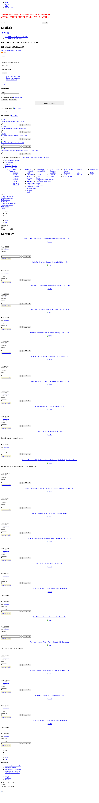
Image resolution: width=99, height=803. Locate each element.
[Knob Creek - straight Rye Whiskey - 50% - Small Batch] (49, 516)
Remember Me (6, 69)
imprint (7, 776)
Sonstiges (38, 183)
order (6, 6)
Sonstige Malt (41, 171)
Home (23, 157)
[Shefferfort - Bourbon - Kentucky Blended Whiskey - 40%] (49, 265)
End (6, 222)
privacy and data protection (13, 766)
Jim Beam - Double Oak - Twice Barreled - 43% (49, 695)
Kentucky (16, 174)
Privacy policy (17, 97)
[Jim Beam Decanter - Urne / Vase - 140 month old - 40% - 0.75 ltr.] (49, 673)
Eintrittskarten (9, 162)
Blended (79, 169)
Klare (38, 176)
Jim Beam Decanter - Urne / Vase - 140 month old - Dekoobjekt (49, 642)
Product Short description (8, 203)
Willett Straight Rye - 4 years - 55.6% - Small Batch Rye (49, 588)
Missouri (16, 185)
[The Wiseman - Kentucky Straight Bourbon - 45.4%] (49, 409)
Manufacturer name (7, 205)
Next (6, 220)
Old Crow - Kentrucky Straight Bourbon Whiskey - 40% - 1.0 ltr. (49, 332)
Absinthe (53, 176)
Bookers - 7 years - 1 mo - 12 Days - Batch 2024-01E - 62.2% (50, 381)
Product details (6, 258)
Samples (7, 164)
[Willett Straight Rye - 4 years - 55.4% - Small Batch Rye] (49, 724)
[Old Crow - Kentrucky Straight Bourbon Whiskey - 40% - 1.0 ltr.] (49, 336)
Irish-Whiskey (54, 169)
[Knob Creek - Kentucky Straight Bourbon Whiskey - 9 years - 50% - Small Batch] (49, 491)
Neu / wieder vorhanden (12, 160)
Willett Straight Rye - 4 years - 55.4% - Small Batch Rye (49, 720)
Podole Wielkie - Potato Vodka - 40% (12, 121)
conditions (8, 778)
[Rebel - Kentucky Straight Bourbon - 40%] (49, 435)
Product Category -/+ (7, 196)
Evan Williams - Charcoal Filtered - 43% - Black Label (49, 617)
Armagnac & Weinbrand (43, 181)
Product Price (5, 207)
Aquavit (79, 174)
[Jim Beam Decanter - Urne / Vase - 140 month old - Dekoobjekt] (49, 645)
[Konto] (5, 33)
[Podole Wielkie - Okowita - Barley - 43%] (3, 126)
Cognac (38, 178)
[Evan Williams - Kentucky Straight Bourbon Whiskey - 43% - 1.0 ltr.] (49, 289)
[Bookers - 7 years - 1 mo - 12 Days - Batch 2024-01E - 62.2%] (49, 384)
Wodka (92, 173)
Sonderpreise (40, 185)
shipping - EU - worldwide (13, 769)
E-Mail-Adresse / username (10, 62)
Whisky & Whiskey (32, 157)
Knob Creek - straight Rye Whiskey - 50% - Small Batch (49, 513)
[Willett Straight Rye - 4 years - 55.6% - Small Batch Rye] (49, 592)
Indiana (15, 180)
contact (3, 84)
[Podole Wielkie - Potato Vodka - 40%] (3, 119)
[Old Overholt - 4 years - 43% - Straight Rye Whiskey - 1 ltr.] (49, 359)
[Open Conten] (17, 108)
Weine (37, 186)
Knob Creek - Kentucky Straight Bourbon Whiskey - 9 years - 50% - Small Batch (49, 488)
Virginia (15, 173)
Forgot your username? (13, 78)
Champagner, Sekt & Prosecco (45, 180)
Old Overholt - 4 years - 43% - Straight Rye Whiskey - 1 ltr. (49, 356)
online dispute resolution (12, 773)
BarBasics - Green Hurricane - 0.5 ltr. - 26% (14, 135)
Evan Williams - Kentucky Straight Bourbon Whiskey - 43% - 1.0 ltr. (50, 285)
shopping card (9, 7)
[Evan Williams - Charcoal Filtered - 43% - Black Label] (49, 620)
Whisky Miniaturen (68, 176)
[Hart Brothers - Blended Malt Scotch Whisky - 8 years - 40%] (3, 148)
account (7, 4)
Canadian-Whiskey (53, 172)
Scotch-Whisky (27, 169)
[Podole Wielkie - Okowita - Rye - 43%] (3, 141)
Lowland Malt (29, 179)
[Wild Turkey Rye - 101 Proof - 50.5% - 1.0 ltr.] (49, 567)
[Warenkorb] (8, 33)
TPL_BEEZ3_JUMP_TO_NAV (15, 38)
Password (5, 66)
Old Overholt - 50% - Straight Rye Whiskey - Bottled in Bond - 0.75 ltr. (49, 538)
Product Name (5, 200)
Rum (91, 174)
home (6, 2)
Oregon (15, 178)
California (16, 183)
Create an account (11, 80)
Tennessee (16, 176)
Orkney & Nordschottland (31, 187)
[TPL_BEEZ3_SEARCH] (2, 33)
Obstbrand (67, 173)
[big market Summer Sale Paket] (11, 50)
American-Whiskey (44, 157)
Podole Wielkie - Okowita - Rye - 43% (12, 143)
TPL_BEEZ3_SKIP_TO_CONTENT (16, 37)
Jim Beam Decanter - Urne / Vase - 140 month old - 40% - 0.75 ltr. (49, 670)
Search (45, 23)
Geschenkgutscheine (11, 166)
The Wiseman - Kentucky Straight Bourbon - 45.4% (49, 406)
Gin (78, 173)
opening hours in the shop (12, 771)
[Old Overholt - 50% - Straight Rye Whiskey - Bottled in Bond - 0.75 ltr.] (49, 541)
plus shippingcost (6, 249)
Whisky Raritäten (69, 169)
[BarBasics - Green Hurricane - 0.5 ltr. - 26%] (3, 134)
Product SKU (5, 201)
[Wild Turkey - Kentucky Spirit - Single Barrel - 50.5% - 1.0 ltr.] (49, 312)
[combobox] (21, 23)
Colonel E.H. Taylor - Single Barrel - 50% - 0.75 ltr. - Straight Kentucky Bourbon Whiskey (49, 460)
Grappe (52, 174)
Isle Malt (29, 181)
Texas (15, 181)
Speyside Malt (29, 191)
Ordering (3, 208)
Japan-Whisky (41, 169)
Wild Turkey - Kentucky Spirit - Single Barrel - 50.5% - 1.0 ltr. (49, 309)
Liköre (39, 174)
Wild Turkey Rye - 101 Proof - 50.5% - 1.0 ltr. (49, 563)
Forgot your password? (13, 76)
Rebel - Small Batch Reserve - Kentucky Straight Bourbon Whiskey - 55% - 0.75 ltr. (49, 238)
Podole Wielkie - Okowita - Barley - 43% (13, 128)
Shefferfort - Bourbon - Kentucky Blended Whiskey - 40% (49, 262)
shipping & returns (10, 767)
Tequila (66, 174)
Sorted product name (7, 198)
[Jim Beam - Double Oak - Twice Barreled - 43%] (49, 699)
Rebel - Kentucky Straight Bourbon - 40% (49, 431)
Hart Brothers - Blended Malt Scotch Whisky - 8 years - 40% (19, 150)
